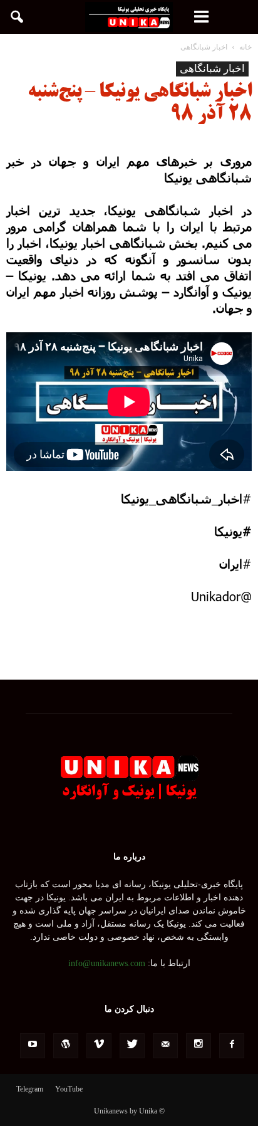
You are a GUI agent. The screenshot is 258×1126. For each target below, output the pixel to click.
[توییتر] (132, 1045)
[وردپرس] (65, 1045)
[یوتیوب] (32, 1045)
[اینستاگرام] (198, 1045)
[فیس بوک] (231, 1045)
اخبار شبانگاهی (212, 69)
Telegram (29, 1089)
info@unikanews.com (106, 963)
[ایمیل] (165, 1045)
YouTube (69, 1089)
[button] (17, 17)
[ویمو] (98, 1045)
